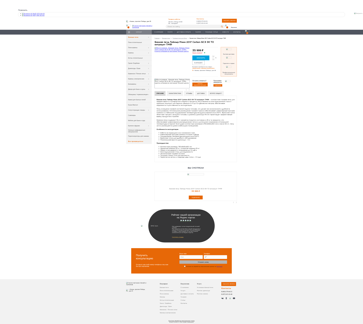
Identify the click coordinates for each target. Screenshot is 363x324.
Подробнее (218, 85)
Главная (157, 38)
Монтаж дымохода (203, 290)
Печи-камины (132, 47)
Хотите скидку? (216, 93)
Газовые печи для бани (180, 38)
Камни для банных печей (137, 99)
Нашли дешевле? (197, 53)
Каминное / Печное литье (137, 73)
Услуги (170, 32)
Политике (219, 266)
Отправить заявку (203, 262)
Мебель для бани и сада (136, 120)
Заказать (201, 58)
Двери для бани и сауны (136, 89)
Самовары (132, 115)
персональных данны (181, 320)
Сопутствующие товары (136, 110)
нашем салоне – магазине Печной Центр (203, 68)
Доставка (201, 93)
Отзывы (189, 93)
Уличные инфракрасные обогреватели (136, 131)
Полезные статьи (211, 32)
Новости (225, 32)
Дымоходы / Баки (134, 68)
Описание (160, 93)
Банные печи (133, 37)
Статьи (183, 300)
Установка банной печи (205, 287)
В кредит (198, 63)
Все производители (135, 141)
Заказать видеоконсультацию (200, 84)
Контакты (236, 32)
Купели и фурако (134, 126)
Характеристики (175, 93)
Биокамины (132, 84)
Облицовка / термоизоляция (138, 94)
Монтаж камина (202, 294)
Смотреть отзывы (177, 237)
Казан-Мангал (133, 105)
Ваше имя (183, 253)
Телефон (207, 253)
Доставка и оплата (184, 32)
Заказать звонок (229, 20)
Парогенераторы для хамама (138, 136)
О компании (158, 32)
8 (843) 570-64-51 (202, 21)
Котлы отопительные (135, 58)
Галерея (198, 32)
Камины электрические (136, 79)
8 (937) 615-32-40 (202, 23)
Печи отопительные (135, 42)
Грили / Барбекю (134, 63)
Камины (131, 53)
